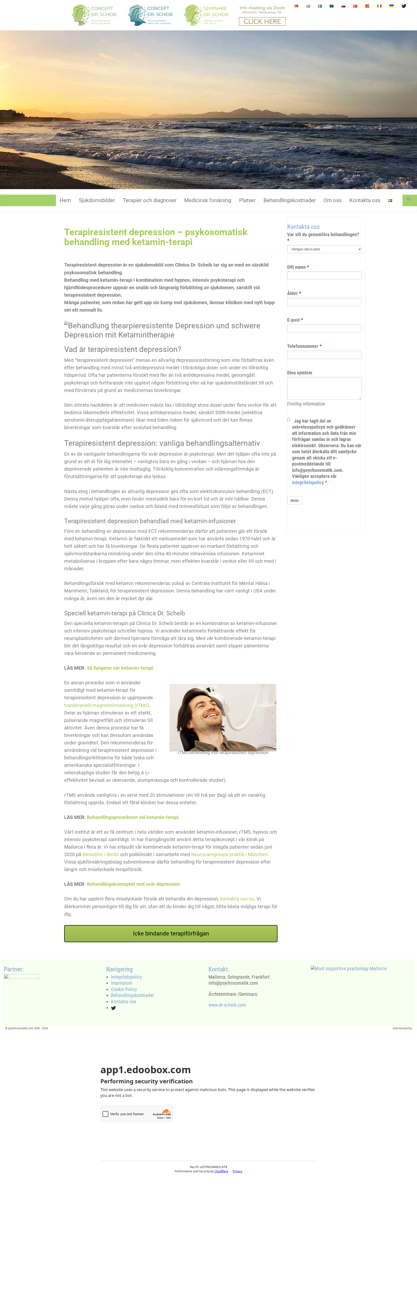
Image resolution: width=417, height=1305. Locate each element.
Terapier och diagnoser (149, 200)
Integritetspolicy (126, 977)
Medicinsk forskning (207, 200)
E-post (295, 320)
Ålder (294, 293)
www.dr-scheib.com (227, 1005)
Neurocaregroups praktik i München (229, 854)
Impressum (121, 983)
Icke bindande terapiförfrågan (171, 933)
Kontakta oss (364, 200)
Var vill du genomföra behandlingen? (323, 238)
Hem (65, 200)
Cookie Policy (124, 989)
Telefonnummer (304, 346)
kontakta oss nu (237, 899)
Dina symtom (299, 373)
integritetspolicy (308, 482)
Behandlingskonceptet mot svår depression (133, 884)
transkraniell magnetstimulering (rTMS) (106, 705)
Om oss (332, 200)
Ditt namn (298, 267)
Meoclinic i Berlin (101, 854)
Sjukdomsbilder (97, 200)
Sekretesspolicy (402, 1028)
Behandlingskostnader (290, 200)
